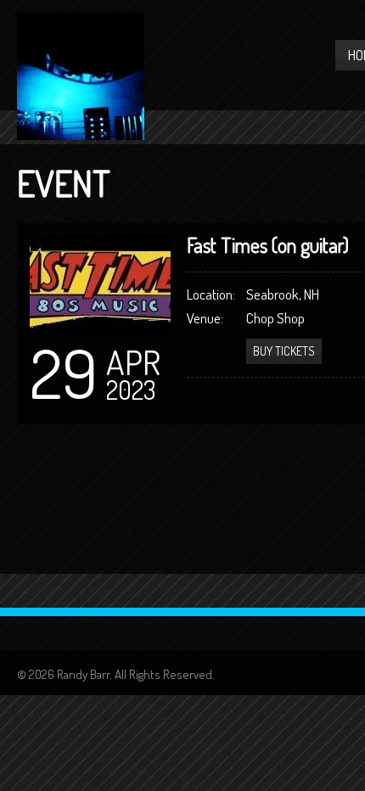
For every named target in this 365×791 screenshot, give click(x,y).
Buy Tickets (284, 351)
